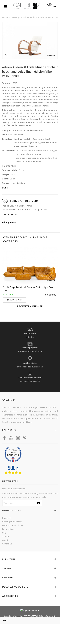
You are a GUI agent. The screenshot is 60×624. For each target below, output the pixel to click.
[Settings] (55, 6)
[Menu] (5, 6)
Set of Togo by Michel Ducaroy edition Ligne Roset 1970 (29, 289)
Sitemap (6, 536)
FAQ (4, 532)
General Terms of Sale (12, 525)
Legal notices (8, 529)
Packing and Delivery (12, 521)
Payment (6, 518)
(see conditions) (9, 214)
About (5, 540)
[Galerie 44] (27, 6)
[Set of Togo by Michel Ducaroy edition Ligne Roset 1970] (30, 265)
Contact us (7, 543)
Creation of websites (14, 616)
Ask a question (9, 222)
